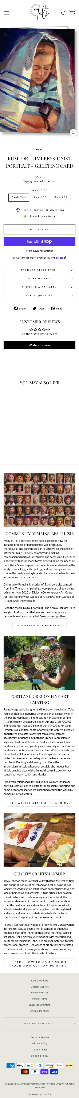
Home (38, 149)
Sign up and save (38, 1023)
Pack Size (39, 190)
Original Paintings (39, 1010)
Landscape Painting (39, 1004)
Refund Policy (39, 1049)
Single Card (18, 197)
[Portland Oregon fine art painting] (39, 663)
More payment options (39, 250)
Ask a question (39, 295)
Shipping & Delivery (39, 287)
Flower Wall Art (39, 992)
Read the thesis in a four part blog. (24, 607)
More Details (39, 278)
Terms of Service (40, 1037)
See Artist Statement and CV (39, 803)
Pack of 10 (39, 197)
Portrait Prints (39, 998)
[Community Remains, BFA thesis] (39, 500)
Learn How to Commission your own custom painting (39, 963)
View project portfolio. (53, 616)
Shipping (27, 181)
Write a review (39, 345)
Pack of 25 (60, 197)
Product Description (39, 270)
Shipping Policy (39, 1055)
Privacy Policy (39, 1043)
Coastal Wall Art (39, 986)
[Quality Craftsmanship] (39, 840)
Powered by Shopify (39, 1094)
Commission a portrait (39, 625)
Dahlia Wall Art (39, 980)
